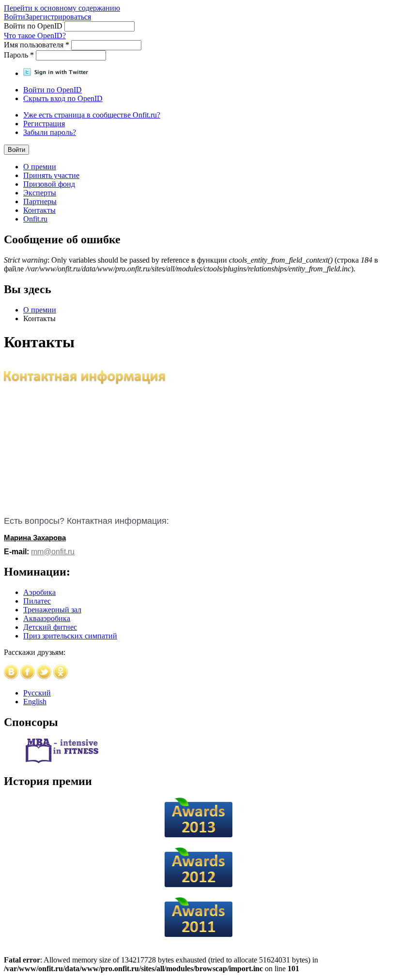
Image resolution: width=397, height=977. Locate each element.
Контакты (39, 210)
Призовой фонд (49, 184)
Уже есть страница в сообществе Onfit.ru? (91, 115)
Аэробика (39, 592)
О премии (39, 167)
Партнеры (40, 201)
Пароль (19, 55)
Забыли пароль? (49, 132)
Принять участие (51, 175)
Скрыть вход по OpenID (63, 98)
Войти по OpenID (34, 26)
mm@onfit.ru (53, 552)
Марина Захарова (35, 537)
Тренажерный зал (52, 610)
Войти (14, 17)
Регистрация (44, 123)
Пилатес (37, 601)
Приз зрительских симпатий (70, 636)
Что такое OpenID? (35, 35)
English (34, 701)
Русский (37, 693)
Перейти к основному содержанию (62, 8)
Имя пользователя (36, 45)
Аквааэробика (46, 618)
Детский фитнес (50, 627)
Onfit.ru (35, 219)
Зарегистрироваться (58, 17)
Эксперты (39, 193)
